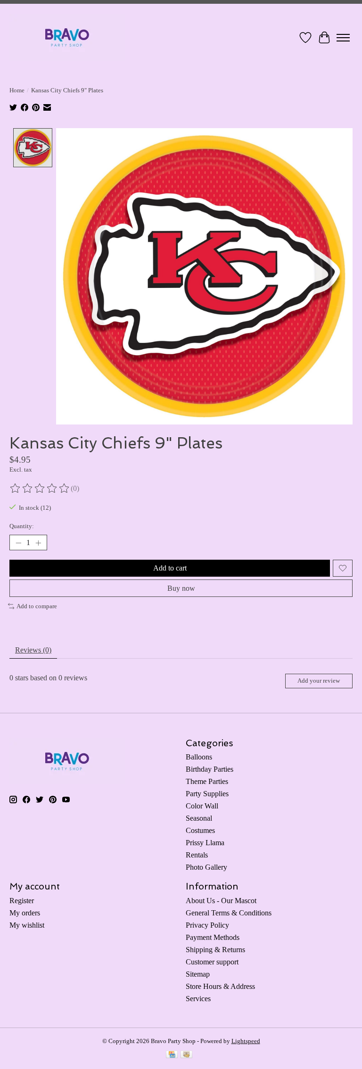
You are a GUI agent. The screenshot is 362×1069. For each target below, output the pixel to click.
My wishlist (26, 925)
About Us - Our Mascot (221, 901)
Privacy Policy (207, 925)
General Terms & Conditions (229, 913)
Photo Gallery (206, 867)
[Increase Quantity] (38, 543)
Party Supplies (207, 794)
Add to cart (170, 568)
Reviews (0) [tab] (33, 650)
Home (17, 90)
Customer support (212, 962)
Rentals (197, 855)
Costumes (200, 830)
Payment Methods (212, 937)
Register (21, 901)
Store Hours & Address (220, 986)
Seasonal (199, 818)
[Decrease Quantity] (18, 543)
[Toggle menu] (343, 37)
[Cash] (186, 1055)
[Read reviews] (40, 488)
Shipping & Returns (215, 950)
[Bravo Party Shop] (67, 37)
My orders (24, 913)
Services (198, 999)
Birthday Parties (209, 769)
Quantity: (21, 526)
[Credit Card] (172, 1055)
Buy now (181, 588)
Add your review (318, 680)
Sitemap (198, 974)
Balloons (199, 757)
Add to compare (36, 606)
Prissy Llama (205, 843)
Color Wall (202, 806)
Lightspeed (245, 1041)
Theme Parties (207, 781)
